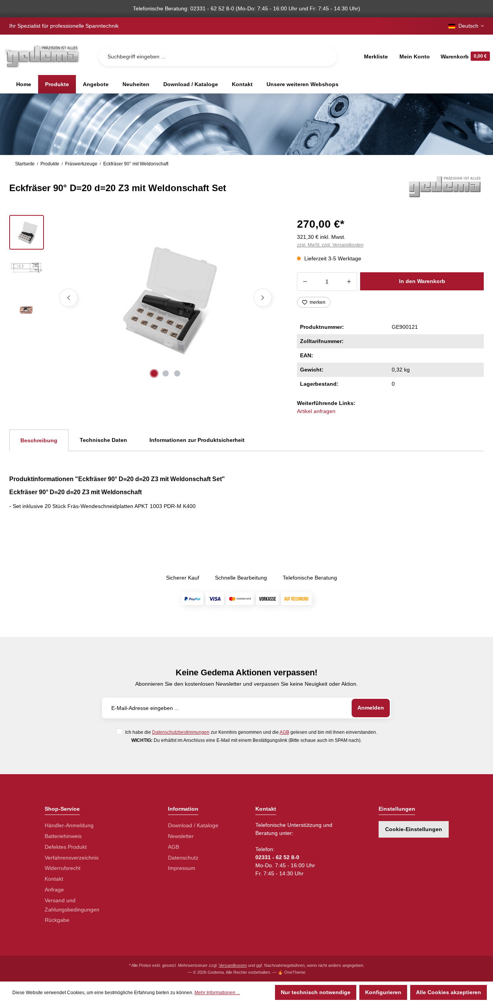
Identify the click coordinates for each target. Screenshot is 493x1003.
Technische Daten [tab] (103, 440)
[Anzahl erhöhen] (349, 281)
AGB (284, 732)
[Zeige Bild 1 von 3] (154, 373)
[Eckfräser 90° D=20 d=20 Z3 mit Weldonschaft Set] (165, 297)
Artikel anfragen (316, 411)
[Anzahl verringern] (305, 281)
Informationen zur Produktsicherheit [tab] (197, 440)
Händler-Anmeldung (69, 825)
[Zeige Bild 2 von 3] (166, 373)
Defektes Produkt (66, 847)
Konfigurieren (383, 992)
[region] (144, 297)
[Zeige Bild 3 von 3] (177, 373)
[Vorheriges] (68, 297)
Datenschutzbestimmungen (181, 732)
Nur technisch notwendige (315, 992)
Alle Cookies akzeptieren (448, 992)
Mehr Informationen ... (217, 992)
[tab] (39, 440)
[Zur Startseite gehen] (41, 56)
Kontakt (54, 879)
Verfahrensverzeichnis (72, 858)
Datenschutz (183, 858)
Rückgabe (57, 920)
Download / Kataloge (193, 825)
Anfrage (54, 889)
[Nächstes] (262, 297)
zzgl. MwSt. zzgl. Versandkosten (330, 245)
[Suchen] (325, 56)
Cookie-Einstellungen (413, 829)
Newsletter (181, 836)
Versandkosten (233, 965)
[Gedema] (445, 186)
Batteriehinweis (63, 836)
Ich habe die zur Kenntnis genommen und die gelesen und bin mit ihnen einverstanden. (251, 732)
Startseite (25, 164)
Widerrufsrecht (62, 868)
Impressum (181, 868)
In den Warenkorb (422, 281)
